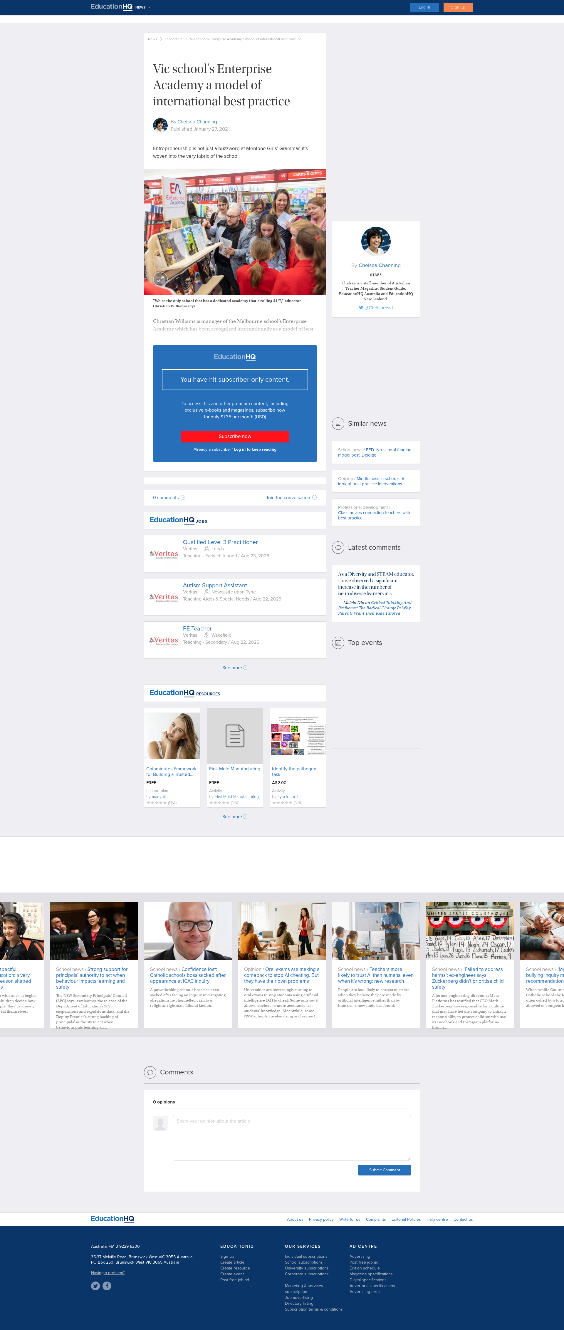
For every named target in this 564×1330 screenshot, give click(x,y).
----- (288, 1279)
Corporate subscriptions (307, 1274)
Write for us (349, 1219)
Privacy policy (321, 1219)
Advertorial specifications (372, 1285)
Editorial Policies (406, 1219)
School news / (375, 452)
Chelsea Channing (197, 122)
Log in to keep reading (255, 449)
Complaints (376, 1219)
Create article (232, 1262)
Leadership (173, 39)
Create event (232, 1274)
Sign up (458, 7)
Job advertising (299, 1297)
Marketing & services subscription (304, 1288)
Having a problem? (108, 1272)
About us (295, 1219)
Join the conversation (288, 498)
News (152, 39)
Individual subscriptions (306, 1256)
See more (232, 668)
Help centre (437, 1219)
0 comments (166, 498)
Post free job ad (234, 1279)
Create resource (235, 1268)
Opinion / (371, 481)
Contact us (463, 1219)
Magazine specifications (371, 1274)
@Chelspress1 (379, 308)
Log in (424, 7)
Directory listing (299, 1303)
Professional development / (374, 513)
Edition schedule (365, 1268)
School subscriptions (304, 1262)
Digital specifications (368, 1279)
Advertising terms (366, 1291)
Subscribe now (235, 436)
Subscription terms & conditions (314, 1309)
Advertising (360, 1256)
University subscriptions (307, 1268)
